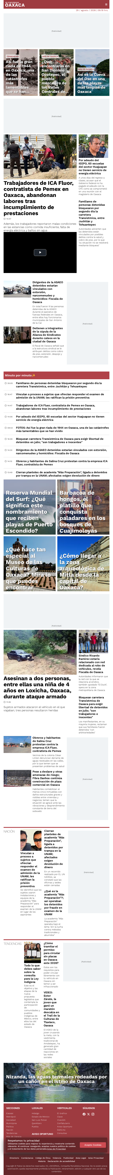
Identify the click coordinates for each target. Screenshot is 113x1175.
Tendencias (12, 56)
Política (10, 1126)
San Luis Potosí (39, 1120)
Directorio (14, 1158)
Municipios (11, 1123)
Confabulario (63, 1123)
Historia (41, 1161)
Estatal (9, 1113)
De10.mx (61, 1130)
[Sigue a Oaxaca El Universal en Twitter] (89, 1114)
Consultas (62, 1133)
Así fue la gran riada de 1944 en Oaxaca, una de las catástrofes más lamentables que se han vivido (20, 78)
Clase (60, 1117)
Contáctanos (27, 1158)
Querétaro (37, 1123)
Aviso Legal (81, 1158)
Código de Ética (42, 1158)
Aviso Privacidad (95, 1158)
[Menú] (106, 4)
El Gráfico (62, 1113)
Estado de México (40, 1117)
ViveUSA (61, 1120)
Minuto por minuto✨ (20, 375)
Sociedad (11, 1120)
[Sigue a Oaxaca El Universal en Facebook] (85, 1114)
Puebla (35, 1126)
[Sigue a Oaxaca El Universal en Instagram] (94, 1114)
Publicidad (68, 1158)
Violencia (57, 1158)
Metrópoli (11, 1117)
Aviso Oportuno (64, 1126)
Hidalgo (35, 1113)
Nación (9, 1130)
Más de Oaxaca (50, 56)
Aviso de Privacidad (56, 1149)
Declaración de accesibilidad (61, 1161)
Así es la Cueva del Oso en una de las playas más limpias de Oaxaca (91, 83)
